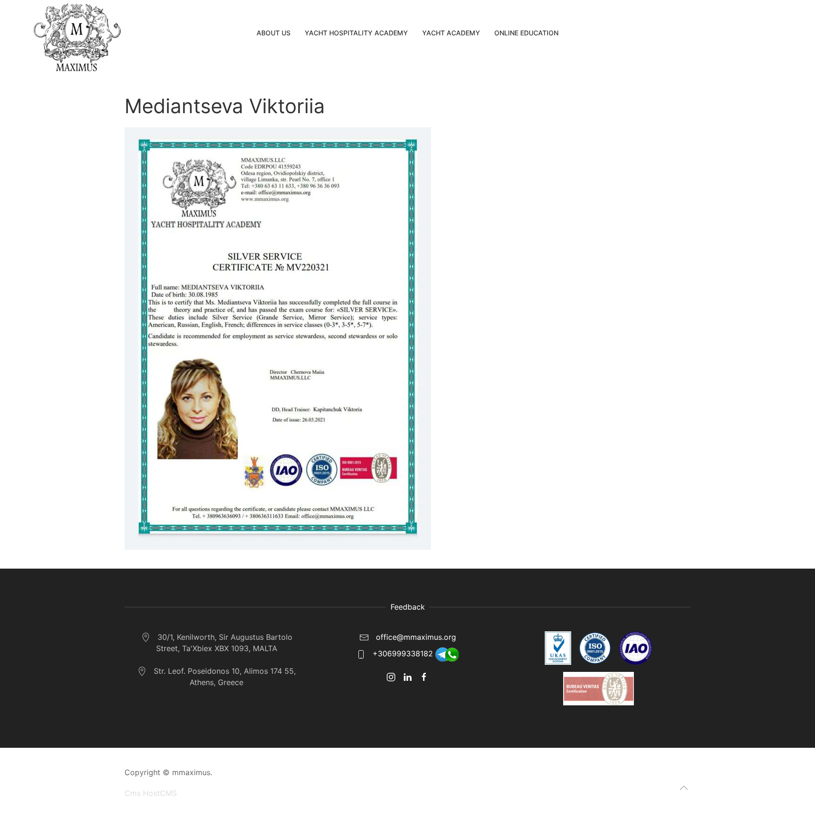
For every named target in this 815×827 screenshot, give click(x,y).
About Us (274, 33)
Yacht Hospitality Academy (356, 33)
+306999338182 (402, 653)
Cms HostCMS (151, 793)
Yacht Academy (451, 33)
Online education (526, 33)
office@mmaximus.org (415, 637)
